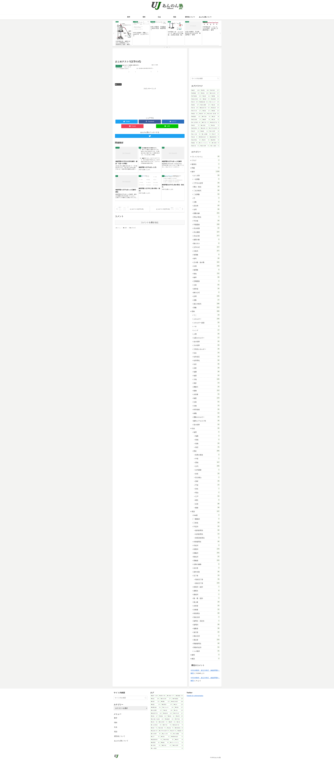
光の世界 (206, 342)
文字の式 (119, 84)
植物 (206, 391)
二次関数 (206, 194)
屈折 (206, 383)
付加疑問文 (206, 542)
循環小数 (206, 240)
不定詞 (206, 526)
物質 (206, 398)
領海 (207, 443)
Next (220, 33)
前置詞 (206, 549)
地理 (206, 432)
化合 (206, 353)
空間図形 (206, 281)
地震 (206, 376)
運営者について (119, 736)
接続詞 (206, 594)
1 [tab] (164, 47)
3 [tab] (169, 47)
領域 (207, 440)
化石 (206, 364)
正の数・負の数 (206, 262)
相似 (206, 274)
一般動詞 (206, 519)
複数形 (206, 628)
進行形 (206, 632)
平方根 (206, 221)
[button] (218, 78)
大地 (206, 379)
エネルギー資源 (206, 323)
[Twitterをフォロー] (150, 136)
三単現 (206, 523)
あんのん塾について (121, 741)
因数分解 (206, 213)
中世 (207, 459)
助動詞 (206, 553)
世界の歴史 (207, 455)
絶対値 (206, 289)
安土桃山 (207, 477)
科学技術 (206, 409)
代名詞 (206, 545)
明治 (207, 493)
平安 (207, 485)
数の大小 (206, 243)
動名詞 (206, 557)
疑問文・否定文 (206, 621)
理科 (205, 311)
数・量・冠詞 (206, 598)
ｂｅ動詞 (206, 651)
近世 (207, 504)
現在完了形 (207, 579)
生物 (206, 406)
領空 (207, 447)
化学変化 (206, 360)
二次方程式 (206, 190)
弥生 (207, 489)
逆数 (206, 300)
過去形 (206, 640)
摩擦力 (206, 387)
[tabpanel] (123, 33)
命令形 (206, 568)
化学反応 (206, 357)
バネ (206, 326)
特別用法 (206, 613)
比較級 (206, 610)
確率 (206, 277)
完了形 (206, 576)
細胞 (206, 413)
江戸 (207, 496)
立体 (206, 285)
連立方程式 (206, 304)
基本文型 (206, 572)
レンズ (206, 330)
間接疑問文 (206, 643)
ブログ (205, 160)
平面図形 (206, 224)
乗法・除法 (206, 187)
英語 (205, 511)
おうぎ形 (206, 175)
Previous (114, 33)
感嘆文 (206, 591)
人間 (206, 334)
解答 (205, 655)
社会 (205, 428)
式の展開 (206, 232)
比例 (206, 266)
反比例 (206, 206)
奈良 (207, 474)
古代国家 (207, 470)
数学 (205, 172)
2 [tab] (167, 47)
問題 (205, 168)
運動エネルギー (206, 417)
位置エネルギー (206, 338)
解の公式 (206, 292)
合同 (206, 209)
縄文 (207, 500)
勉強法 (205, 164)
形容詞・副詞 (206, 587)
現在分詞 (206, 617)
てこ (206, 315)
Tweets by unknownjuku (195, 696)
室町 (207, 481)
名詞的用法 (207, 534)
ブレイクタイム (205, 157)
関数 (206, 307)
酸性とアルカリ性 (206, 421)
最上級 (206, 602)
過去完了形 (207, 583)
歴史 (206, 451)
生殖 (206, 402)
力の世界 (206, 345)
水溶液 (206, 394)
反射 (206, 368)
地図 (207, 436)
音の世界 (206, 425)
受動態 (206, 560)
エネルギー (206, 319)
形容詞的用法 (207, 538)
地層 (206, 372)
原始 (207, 462)
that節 (206, 515)
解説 (205, 659)
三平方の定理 (206, 183)
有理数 (206, 255)
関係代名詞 (206, 647)
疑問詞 (206, 625)
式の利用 (206, 228)
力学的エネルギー (206, 349)
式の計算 (206, 236)
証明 (206, 296)
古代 (207, 466)
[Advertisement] (150, 54)
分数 (206, 202)
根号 (206, 258)
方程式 (206, 251)
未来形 (206, 606)
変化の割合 (206, 217)
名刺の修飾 (206, 564)
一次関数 (206, 179)
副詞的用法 (207, 530)
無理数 (206, 270)
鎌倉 (207, 508)
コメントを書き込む (150, 222)
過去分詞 (206, 636)
